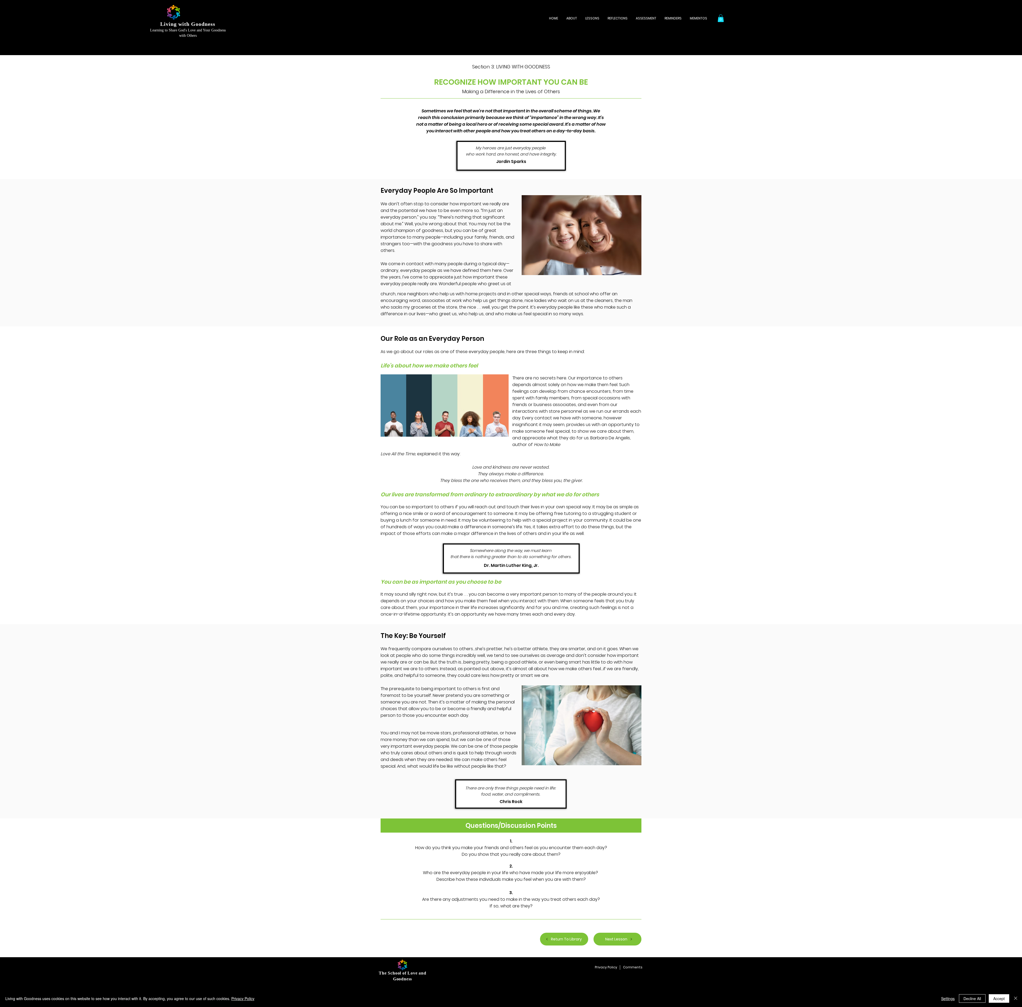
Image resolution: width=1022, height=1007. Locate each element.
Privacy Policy (242, 998)
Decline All (972, 998)
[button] (721, 18)
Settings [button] (948, 998)
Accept (999, 998)
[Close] (1015, 998)
